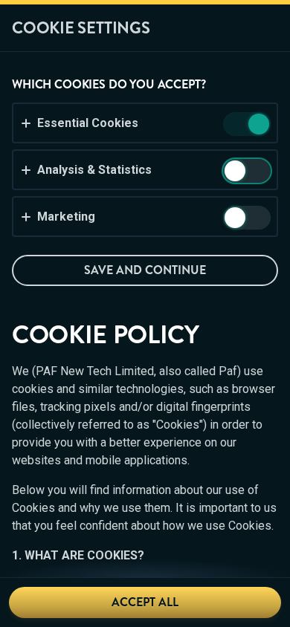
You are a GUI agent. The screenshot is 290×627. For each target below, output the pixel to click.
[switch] (257, 125)
